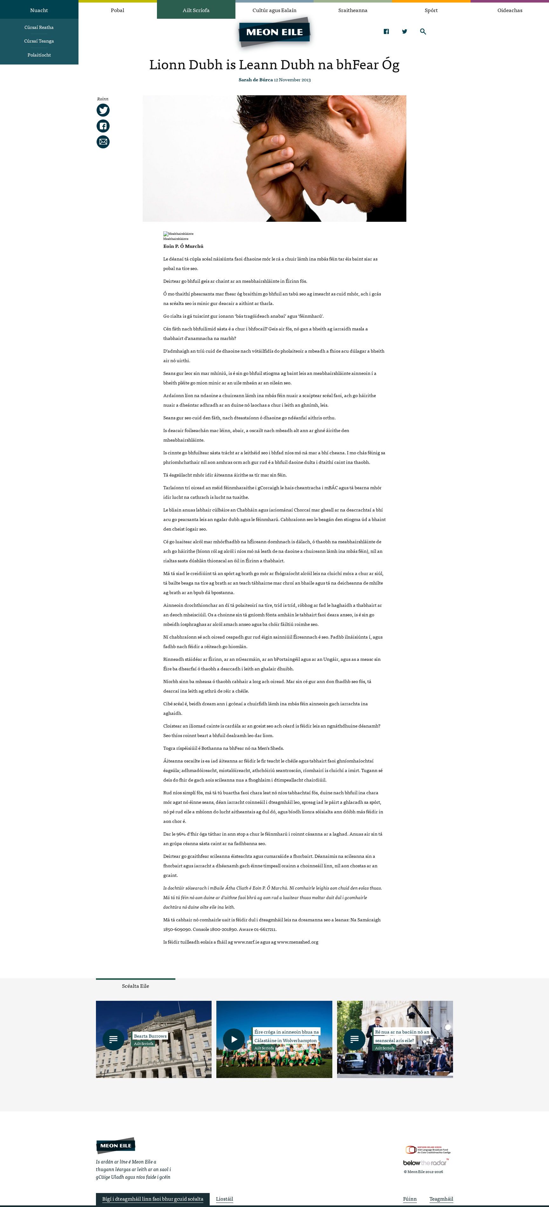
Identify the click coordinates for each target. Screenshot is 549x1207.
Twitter (405, 31)
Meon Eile (116, 1145)
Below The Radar (426, 1161)
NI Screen (428, 1150)
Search (423, 31)
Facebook (386, 31)
